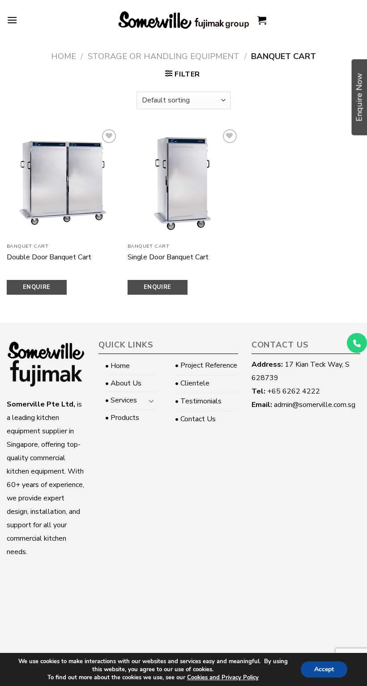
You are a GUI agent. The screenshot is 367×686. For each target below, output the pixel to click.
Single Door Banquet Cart (168, 257)
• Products (122, 418)
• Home (117, 366)
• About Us (123, 383)
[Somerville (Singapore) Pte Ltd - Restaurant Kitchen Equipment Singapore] (183, 20)
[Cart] (261, 20)
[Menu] (12, 20)
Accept (324, 669)
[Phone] (357, 343)
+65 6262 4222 (293, 391)
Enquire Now (37, 289)
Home (63, 56)
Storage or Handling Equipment (163, 56)
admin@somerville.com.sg (314, 405)
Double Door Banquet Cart (49, 257)
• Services (121, 400)
